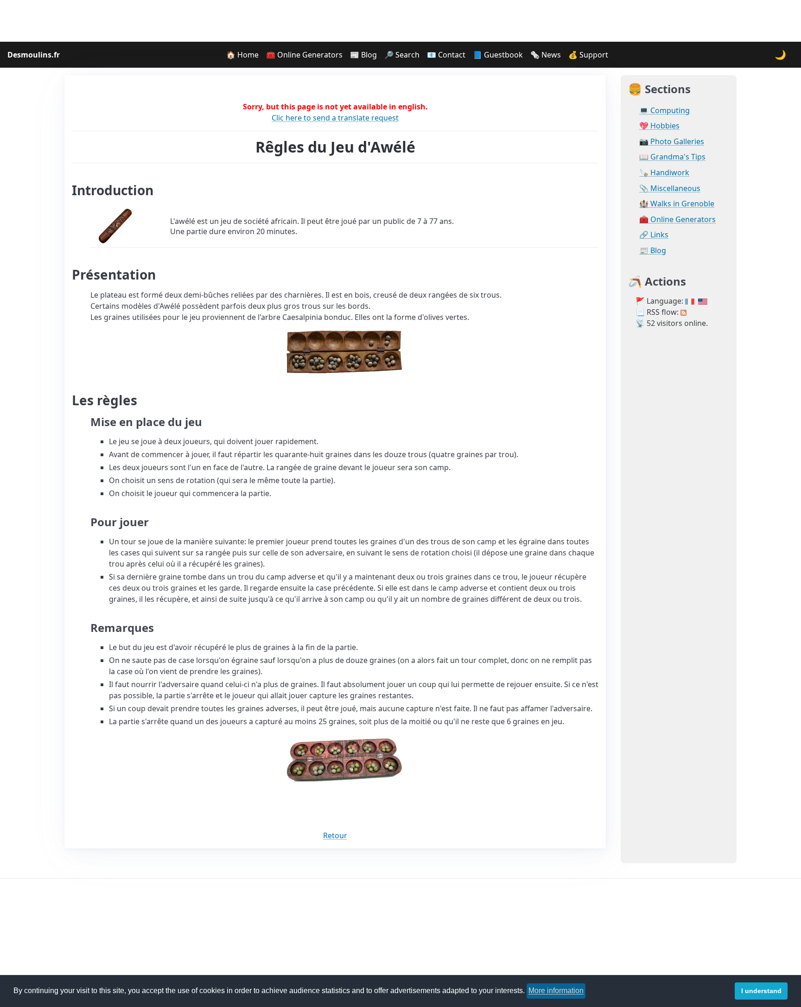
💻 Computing (664, 110)
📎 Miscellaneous (669, 188)
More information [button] (556, 990)
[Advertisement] (400, 21)
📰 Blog (363, 55)
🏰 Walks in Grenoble (676, 203)
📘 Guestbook (498, 55)
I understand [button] (761, 990)
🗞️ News (545, 55)
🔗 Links (653, 234)
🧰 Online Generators (304, 55)
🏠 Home (242, 55)
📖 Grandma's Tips (672, 157)
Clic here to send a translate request (335, 118)
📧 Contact (446, 55)
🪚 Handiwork (664, 172)
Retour (335, 835)
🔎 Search (402, 55)
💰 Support (588, 55)
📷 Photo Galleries (671, 141)
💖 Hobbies (659, 125)
